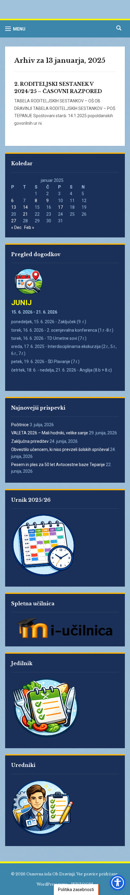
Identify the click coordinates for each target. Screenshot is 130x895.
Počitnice (20, 424)
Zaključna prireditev (30, 441)
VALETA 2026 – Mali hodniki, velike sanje (49, 432)
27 (13, 220)
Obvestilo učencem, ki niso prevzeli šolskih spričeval (60, 449)
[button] (15, 28)
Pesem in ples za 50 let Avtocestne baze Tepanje (58, 464)
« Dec (16, 227)
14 (25, 207)
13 (13, 207)
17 (60, 207)
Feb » (29, 227)
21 (25, 214)
